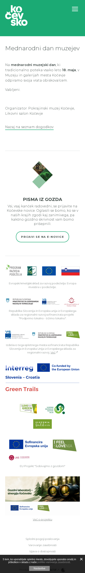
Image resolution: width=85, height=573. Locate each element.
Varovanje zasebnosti (42, 545)
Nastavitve (39, 568)
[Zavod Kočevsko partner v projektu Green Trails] (42, 377)
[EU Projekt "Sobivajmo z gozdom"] (42, 449)
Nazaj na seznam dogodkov (29, 127)
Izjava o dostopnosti (43, 551)
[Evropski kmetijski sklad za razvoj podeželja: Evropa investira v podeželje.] (42, 271)
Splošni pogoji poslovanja (42, 539)
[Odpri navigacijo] (75, 9)
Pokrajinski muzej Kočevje (51, 108)
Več (53, 352)
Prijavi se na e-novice (42, 236)
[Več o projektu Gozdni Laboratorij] (42, 496)
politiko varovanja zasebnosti (53, 562)
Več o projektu (42, 519)
